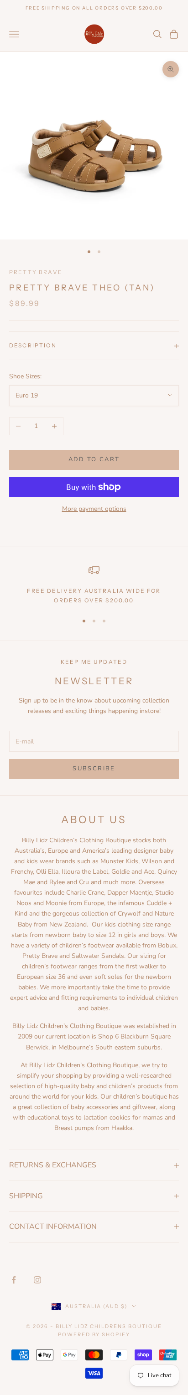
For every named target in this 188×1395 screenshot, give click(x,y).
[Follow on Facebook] (13, 1279)
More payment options (94, 508)
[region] (94, 585)
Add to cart (94, 459)
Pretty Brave (36, 272)
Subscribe (94, 768)
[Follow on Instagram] (37, 1279)
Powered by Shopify (94, 1334)
